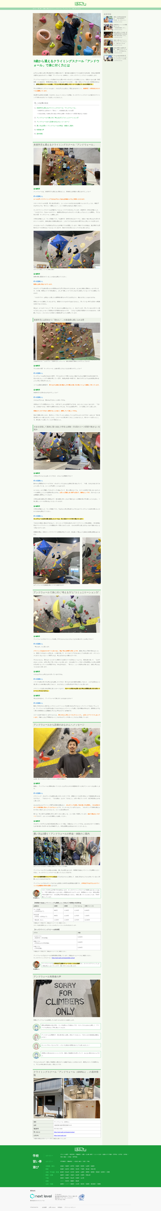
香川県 (67, 1181)
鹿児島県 (93, 1184)
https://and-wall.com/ (60, 1135)
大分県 (77, 1184)
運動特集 (69, 1161)
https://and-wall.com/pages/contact (64, 1132)
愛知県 (98, 1172)
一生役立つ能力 (77, 1161)
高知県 (77, 1181)
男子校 (115, 1154)
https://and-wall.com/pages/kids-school (63, 958)
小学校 (69, 1157)
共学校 (125, 1154)
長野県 (87, 1172)
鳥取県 (62, 1178)
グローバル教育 (64, 1154)
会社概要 (44, 1207)
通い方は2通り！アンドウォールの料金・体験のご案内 (55, 125)
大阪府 (72, 1175)
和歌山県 (88, 1175)
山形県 (87, 1166)
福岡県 (62, 1184)
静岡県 (92, 1172)
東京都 (87, 1169)
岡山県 (72, 1178)
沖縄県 (99, 1184)
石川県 (72, 1172)
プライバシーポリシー (70, 1207)
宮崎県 (87, 1184)
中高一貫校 (63, 1157)
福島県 (92, 1166)
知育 (84, 1161)
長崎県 (72, 1184)
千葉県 (82, 1169)
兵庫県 (82, 1175)
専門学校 (75, 1157)
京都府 (67, 1175)
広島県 (77, 1178)
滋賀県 (62, 1175)
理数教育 (78, 1154)
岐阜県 (103, 1172)
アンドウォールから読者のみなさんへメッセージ (53, 121)
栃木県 (67, 1169)
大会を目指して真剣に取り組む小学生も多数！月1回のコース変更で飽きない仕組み (62, 113)
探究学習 (72, 1154)
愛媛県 (72, 1181)
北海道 (62, 1166)
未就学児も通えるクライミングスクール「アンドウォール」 (57, 108)
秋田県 (82, 1166)
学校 (88, 1161)
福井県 (77, 1172)
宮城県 (77, 1166)
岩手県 (72, 1166)
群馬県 (72, 1169)
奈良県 (77, 1175)
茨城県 (62, 1169)
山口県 (82, 1178)
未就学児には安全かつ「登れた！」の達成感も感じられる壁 (56, 110)
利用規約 (60, 1207)
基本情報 (40, 134)
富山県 (67, 1172)
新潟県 (62, 1172)
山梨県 (82, 1172)
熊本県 (82, 1184)
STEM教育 (63, 1161)
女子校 (120, 1154)
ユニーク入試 (97, 1154)
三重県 (108, 1172)
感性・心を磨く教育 (87, 1154)
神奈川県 (93, 1169)
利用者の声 (40, 130)
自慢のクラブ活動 (107, 1154)
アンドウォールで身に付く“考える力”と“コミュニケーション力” (58, 117)
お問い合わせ (52, 1207)
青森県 (67, 1166)
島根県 (67, 1178)
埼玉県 (77, 1169)
